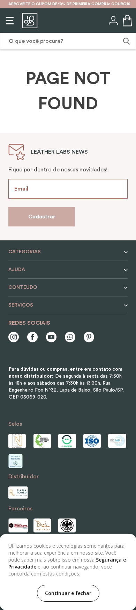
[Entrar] (113, 20)
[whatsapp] (70, 338)
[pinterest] (89, 338)
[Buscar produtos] (125, 41)
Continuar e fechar (68, 593)
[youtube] (51, 338)
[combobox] (68, 41)
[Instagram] (13, 338)
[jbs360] (118, 441)
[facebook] (32, 338)
